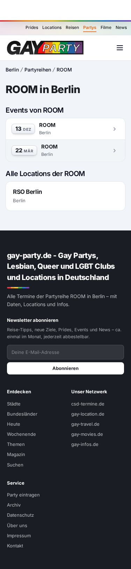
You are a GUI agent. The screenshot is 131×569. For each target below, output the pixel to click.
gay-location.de (87, 414)
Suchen (15, 465)
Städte (14, 404)
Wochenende (21, 434)
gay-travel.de (85, 424)
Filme (106, 27)
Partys (89, 27)
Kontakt (15, 545)
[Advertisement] (66, 10)
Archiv (14, 505)
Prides (32, 27)
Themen (16, 444)
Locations (51, 27)
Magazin (16, 454)
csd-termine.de (87, 404)
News (121, 27)
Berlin (12, 70)
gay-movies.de (87, 434)
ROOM (64, 70)
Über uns (17, 525)
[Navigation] (120, 48)
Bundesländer (22, 414)
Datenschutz (20, 515)
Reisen (72, 27)
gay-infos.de (85, 444)
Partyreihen (37, 70)
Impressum (19, 535)
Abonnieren (65, 368)
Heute (13, 424)
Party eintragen (23, 495)
